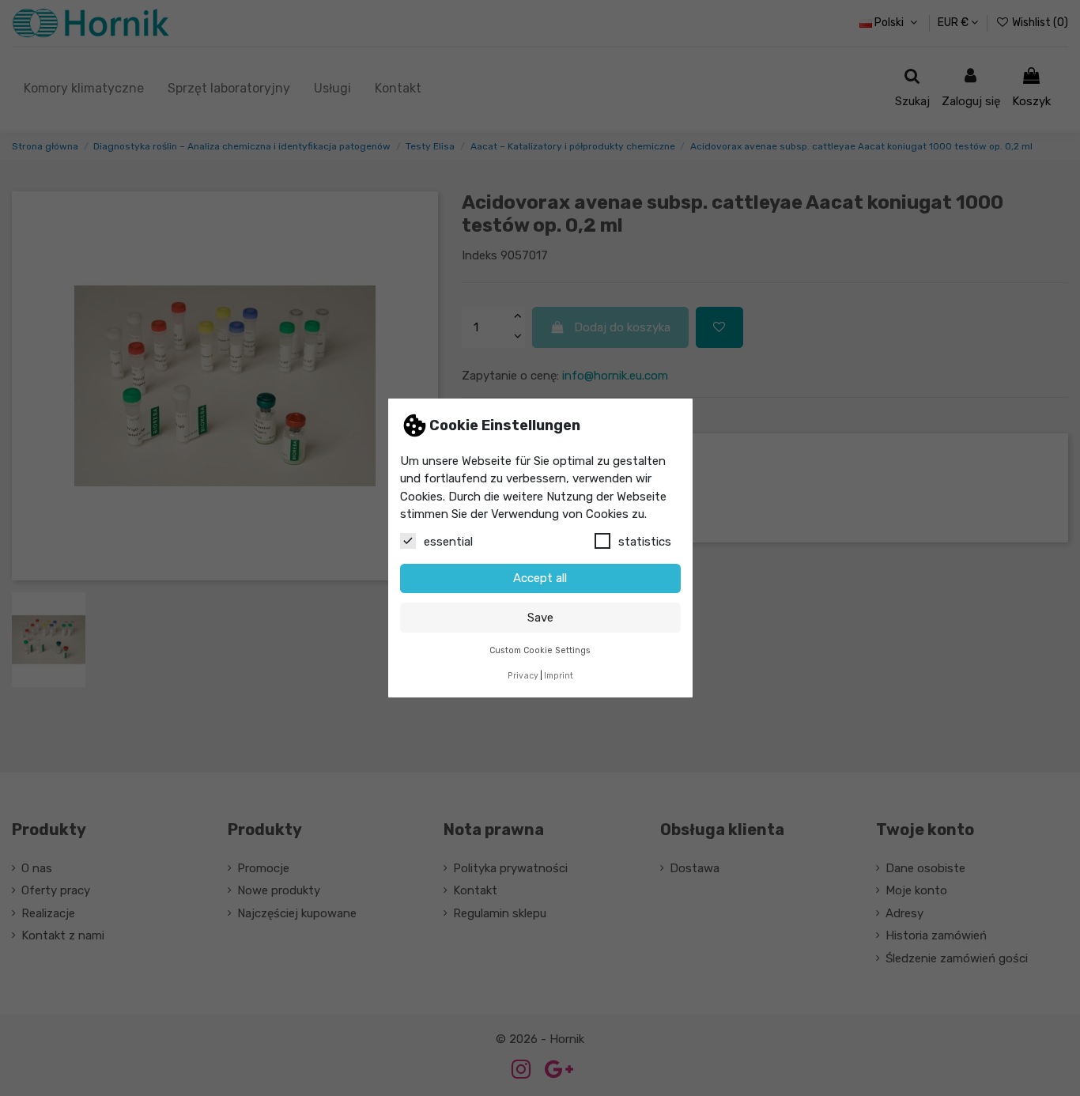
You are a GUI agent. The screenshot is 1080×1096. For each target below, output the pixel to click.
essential (448, 542)
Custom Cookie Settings (540, 650)
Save (540, 617)
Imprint (558, 676)
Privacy (523, 676)
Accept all (540, 578)
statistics (644, 542)
